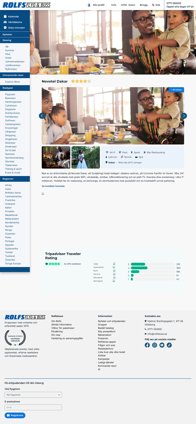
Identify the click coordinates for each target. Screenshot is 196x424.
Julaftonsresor (13, 65)
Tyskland (10, 256)
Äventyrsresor (12, 113)
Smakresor (11, 146)
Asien (8, 188)
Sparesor (10, 154)
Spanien (9, 244)
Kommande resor (107, 365)
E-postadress (12, 401)
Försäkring (57, 331)
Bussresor (10, 98)
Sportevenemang (14, 157)
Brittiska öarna (13, 192)
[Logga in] (89, 5)
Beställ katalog (106, 328)
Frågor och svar (106, 345)
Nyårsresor (11, 69)
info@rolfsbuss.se (157, 333)
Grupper (102, 324)
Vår (7, 46)
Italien (8, 207)
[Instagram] (154, 345)
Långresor (10, 131)
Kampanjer (104, 358)
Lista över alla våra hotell (111, 352)
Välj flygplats (12, 389)
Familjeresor (11, 116)
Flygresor (10, 94)
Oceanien (10, 233)
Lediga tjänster (106, 362)
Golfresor (10, 120)
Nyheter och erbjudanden (111, 321)
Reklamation (104, 334)
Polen (8, 237)
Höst (7, 54)
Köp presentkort (106, 331)
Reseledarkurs (105, 348)
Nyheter (7, 34)
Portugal (9, 241)
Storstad (9, 161)
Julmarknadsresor (15, 61)
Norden (9, 226)
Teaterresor (11, 165)
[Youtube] (161, 345)
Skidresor (10, 142)
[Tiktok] (169, 345)
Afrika (8, 185)
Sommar (9, 50)
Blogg (144, 5)
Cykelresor (11, 105)
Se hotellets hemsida (53, 186)
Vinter (8, 57)
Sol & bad (10, 150)
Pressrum (103, 338)
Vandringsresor (13, 101)
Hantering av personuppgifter (67, 338)
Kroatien (9, 211)
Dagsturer (10, 109)
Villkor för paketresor (62, 328)
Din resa (55, 334)
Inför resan (128, 5)
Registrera (17, 415)
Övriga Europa (13, 263)
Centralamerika (13, 196)
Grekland (10, 203)
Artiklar (102, 355)
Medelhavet (11, 215)
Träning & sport (13, 168)
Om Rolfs (56, 321)
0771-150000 (155, 329)
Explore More (12, 81)
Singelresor (11, 139)
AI (99, 369)
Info (113, 5)
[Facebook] (147, 345)
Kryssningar (11, 127)
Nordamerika (12, 222)
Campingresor (13, 124)
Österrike (10, 259)
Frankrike (10, 200)
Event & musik (12, 172)
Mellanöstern (12, 218)
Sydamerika (11, 248)
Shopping (10, 135)
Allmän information (61, 324)
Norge (8, 229)
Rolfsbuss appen (107, 341)
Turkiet (8, 252)
